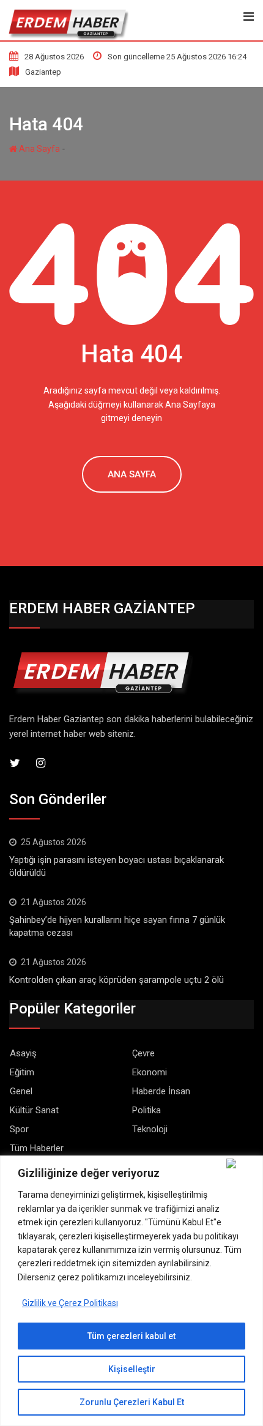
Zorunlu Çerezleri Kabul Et (132, 1402)
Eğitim (22, 1072)
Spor (19, 1129)
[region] (131, 1290)
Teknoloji (150, 1129)
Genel (21, 1091)
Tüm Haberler (37, 1148)
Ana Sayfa (38, 149)
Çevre (143, 1053)
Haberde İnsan (161, 1091)
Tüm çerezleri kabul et (131, 1336)
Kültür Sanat (34, 1110)
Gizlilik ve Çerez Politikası (70, 1303)
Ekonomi (149, 1072)
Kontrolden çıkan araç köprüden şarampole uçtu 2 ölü (116, 979)
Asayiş (23, 1053)
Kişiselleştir (131, 1369)
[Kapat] (241, 1163)
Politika (146, 1110)
